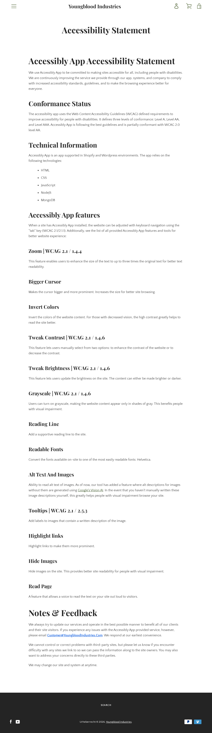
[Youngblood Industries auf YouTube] (18, 721)
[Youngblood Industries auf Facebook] (11, 721)
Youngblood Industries (95, 6)
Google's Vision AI (90, 490)
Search (106, 705)
